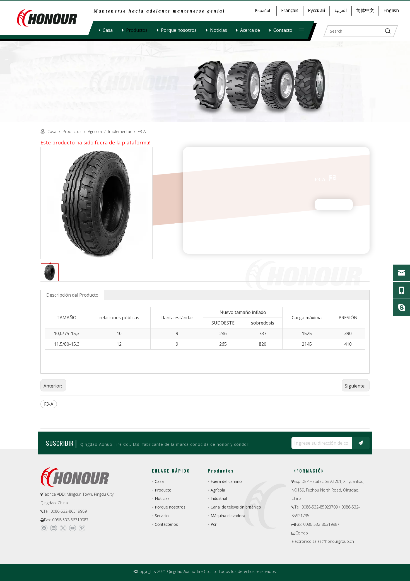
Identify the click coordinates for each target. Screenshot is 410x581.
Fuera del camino (226, 481)
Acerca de (250, 30)
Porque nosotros (179, 30)
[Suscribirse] (361, 443)
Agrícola (218, 490)
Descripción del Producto (72, 295)
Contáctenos (166, 524)
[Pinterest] (81, 528)
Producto (163, 490)
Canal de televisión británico (236, 507)
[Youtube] (72, 528)
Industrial (219, 498)
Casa (108, 30)
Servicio (162, 515)
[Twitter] (62, 528)
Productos (137, 30)
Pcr (213, 524)
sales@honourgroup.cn (333, 541)
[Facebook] (43, 528)
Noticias (218, 30)
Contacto (282, 30)
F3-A (48, 404)
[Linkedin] (53, 528)
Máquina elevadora (228, 515)
